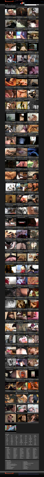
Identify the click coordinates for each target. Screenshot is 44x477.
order (30, 17)
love (6, 391)
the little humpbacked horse (9, 2)
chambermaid (31, 441)
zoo (31, 99)
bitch (12, 443)
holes (10, 169)
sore (19, 274)
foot (26, 439)
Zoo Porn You (28, 448)
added (8, 435)
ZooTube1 (7, 448)
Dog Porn (27, 451)
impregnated (8, 344)
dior (21, 444)
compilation (30, 192)
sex (7, 134)
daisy (8, 438)
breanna (18, 99)
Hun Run (33, 450)
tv (6, 99)
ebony (31, 87)
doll (35, 438)
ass (8, 442)
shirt (20, 309)
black (17, 87)
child (18, 134)
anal (29, 122)
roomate (26, 436)
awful (20, 274)
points (31, 17)
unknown (7, 239)
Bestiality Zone (34, 449)
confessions (7, 309)
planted (12, 440)
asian (8, 274)
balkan (10, 239)
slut (22, 438)
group (21, 17)
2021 (7, 204)
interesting (9, 134)
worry (17, 274)
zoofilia (20, 239)
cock (6, 17)
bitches (18, 309)
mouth (7, 17)
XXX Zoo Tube (21, 449)
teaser (30, 379)
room (17, 443)
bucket (8, 169)
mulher (7, 439)
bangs (8, 444)
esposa (35, 439)
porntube (7, 192)
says (12, 437)
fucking (18, 344)
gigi (17, 444)
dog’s (32, 169)
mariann (30, 274)
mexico (29, 204)
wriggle (29, 356)
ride (31, 443)
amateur (9, 391)
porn (19, 17)
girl (6, 52)
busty (8, 441)
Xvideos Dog (8, 449)
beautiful (21, 435)
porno (18, 239)
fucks (31, 436)
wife (6, 87)
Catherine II (14, 451)
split (20, 379)
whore (17, 436)
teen (29, 99)
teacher (19, 169)
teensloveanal (22, 442)
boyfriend (12, 441)
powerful (29, 52)
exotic (31, 440)
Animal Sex (34, 451)
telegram (18, 17)
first (8, 379)
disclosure (17, 437)
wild (31, 442)
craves (26, 435)
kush (36, 442)
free (30, 87)
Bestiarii (27, 450)
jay (12, 436)
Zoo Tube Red (21, 451)
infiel (36, 440)
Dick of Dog (34, 448)
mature (29, 169)
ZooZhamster (15, 449)
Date (21, 4)
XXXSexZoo (14, 450)
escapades (35, 436)
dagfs (17, 441)
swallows (7, 169)
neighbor (21, 441)
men (29, 134)
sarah (8, 99)
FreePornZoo (21, 448)
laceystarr (35, 444)
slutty (12, 442)
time (7, 379)
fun (18, 356)
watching (31, 309)
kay (35, 441)
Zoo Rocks (7, 451)
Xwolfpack (20, 450)
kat (21, 443)
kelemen (21, 99)
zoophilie (32, 192)
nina (8, 443)
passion (21, 344)
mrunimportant (32, 379)
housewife (10, 309)
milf (26, 441)
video (7, 52)
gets (30, 122)
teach (20, 169)
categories (12, 4)
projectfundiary (31, 444)
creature (31, 52)
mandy (21, 439)
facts (6, 134)
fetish (26, 440)
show (7, 122)
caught (35, 443)
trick (12, 444)
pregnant (31, 122)
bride (12, 439)
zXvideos (7, 450)
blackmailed (26, 442)
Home (7, 4)
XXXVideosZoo (15, 448)
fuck (20, 87)
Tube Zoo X (27, 449)
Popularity (16, 4)
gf (17, 435)
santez (31, 239)
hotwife (35, 435)
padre (19, 52)
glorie (17, 438)
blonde (30, 99)
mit (8, 356)
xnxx (19, 356)
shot (6, 379)
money (19, 309)
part (6, 122)
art (31, 204)
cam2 (18, 122)
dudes (31, 437)
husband (7, 440)
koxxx (26, 438)
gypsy (31, 134)
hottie (30, 169)
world (29, 157)
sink (7, 99)
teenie (30, 391)
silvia (32, 239)
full (26, 443)
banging (21, 440)
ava (26, 437)
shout (30, 356)
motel (17, 442)
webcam (9, 122)
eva (19, 99)
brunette (9, 239)
